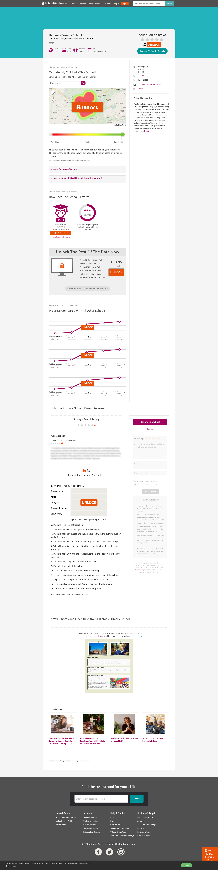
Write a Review (116, 824)
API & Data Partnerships (146, 824)
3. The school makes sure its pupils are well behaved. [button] (76, 529)
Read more (144, 131)
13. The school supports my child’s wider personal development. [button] (81, 583)
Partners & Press (143, 832)
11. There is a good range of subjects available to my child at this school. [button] (85, 574)
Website (141, 75)
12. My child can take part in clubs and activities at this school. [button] (80, 579)
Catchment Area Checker (66, 817)
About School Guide (145, 817)
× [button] (216, 863)
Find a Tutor (61, 824)
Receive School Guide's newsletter (146, 485)
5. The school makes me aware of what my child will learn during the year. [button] (86, 541)
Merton (140, 88)
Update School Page (91, 821)
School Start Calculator (119, 828)
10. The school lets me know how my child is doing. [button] (75, 570)
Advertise (141, 821)
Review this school (150, 421)
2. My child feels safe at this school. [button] (67, 524)
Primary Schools (89, 824)
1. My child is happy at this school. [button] (67, 485)
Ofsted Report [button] (56, 237)
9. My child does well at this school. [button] (67, 566)
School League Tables (64, 821)
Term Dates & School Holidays (122, 835)
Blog (112, 817)
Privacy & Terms (143, 835)
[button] (87, 169)
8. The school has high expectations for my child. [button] (74, 561)
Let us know (84, 761)
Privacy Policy (139, 570)
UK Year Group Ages (118, 832)
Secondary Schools (90, 828)
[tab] (87, 169)
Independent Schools (91, 832)
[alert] (109, 865)
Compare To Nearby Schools (152, 51)
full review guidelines (152, 549)
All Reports (66, 237)
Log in (150, 428)
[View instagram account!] (120, 851)
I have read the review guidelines (146, 481)
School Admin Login (91, 817)
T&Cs (158, 567)
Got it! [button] (186, 865)
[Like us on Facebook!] (98, 851)
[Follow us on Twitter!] (109, 851)
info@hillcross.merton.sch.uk (149, 84)
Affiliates (140, 828)
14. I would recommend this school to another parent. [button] (76, 588)
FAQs (112, 821)
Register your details (94, 636)
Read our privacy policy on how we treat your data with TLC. (72, 863)
